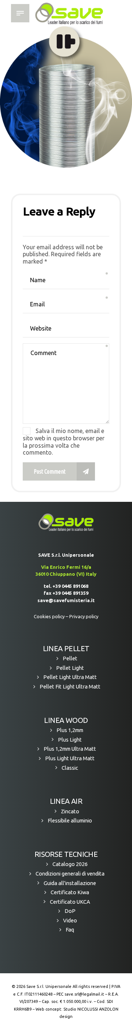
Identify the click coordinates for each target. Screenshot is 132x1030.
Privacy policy (83, 616)
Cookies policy (49, 616)
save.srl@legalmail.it (84, 994)
